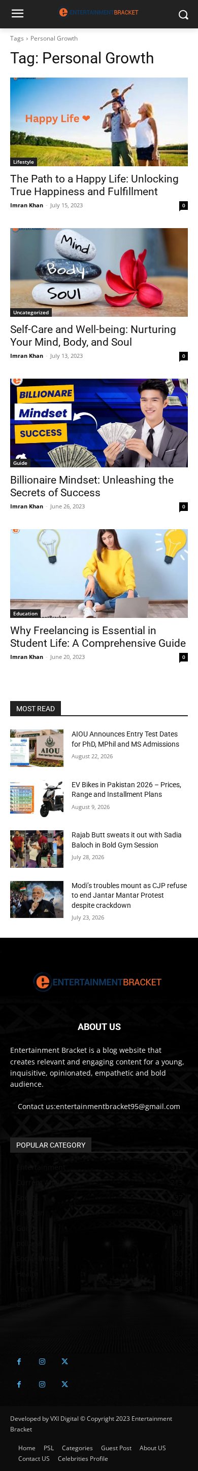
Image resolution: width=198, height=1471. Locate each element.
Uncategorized (31, 312)
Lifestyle (23, 161)
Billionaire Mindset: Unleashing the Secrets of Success (92, 486)
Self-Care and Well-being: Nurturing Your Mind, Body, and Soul (93, 335)
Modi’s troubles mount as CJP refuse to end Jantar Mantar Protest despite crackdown (129, 895)
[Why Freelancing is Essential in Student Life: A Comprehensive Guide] (99, 573)
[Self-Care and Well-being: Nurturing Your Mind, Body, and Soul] (99, 272)
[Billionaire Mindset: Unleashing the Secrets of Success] (99, 423)
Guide (20, 462)
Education (25, 613)
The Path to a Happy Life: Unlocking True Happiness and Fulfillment (94, 185)
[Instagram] (42, 1362)
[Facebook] (19, 1362)
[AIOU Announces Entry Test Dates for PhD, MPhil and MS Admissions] (36, 748)
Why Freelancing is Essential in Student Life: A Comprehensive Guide (98, 636)
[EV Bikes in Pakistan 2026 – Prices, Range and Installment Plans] (36, 799)
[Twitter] (65, 1362)
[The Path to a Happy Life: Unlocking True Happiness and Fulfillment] (99, 122)
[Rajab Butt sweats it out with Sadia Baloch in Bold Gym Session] (36, 849)
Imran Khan (26, 205)
